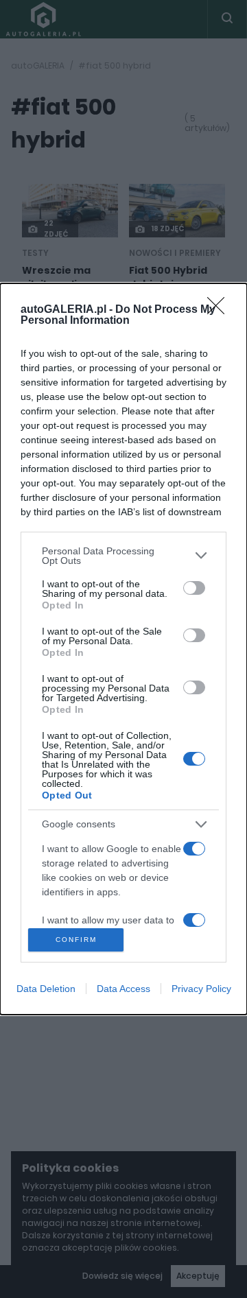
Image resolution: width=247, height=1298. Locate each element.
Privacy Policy (201, 988)
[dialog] (123, 649)
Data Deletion (45, 988)
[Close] (220, 310)
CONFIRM (76, 939)
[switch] (194, 588)
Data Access (123, 988)
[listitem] (123, 555)
